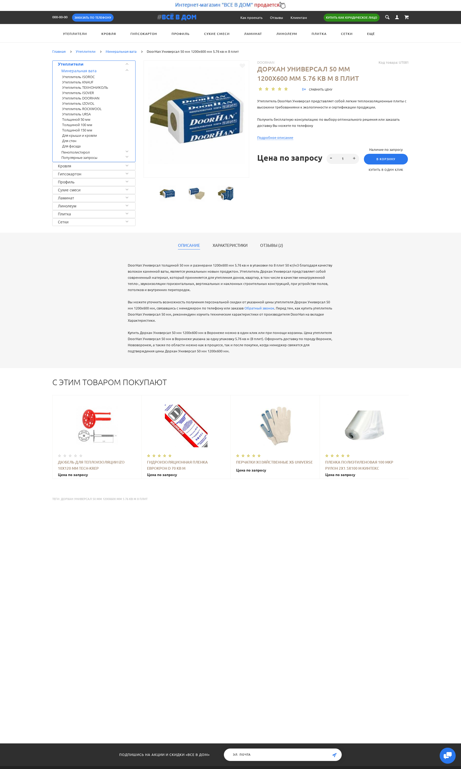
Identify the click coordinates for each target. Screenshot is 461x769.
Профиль (181, 33)
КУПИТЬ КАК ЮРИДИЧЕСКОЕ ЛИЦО (351, 17)
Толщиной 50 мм (76, 119)
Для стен (69, 140)
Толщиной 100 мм (77, 124)
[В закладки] (242, 65)
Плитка (319, 33)
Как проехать (251, 17)
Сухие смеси (217, 33)
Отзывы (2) (271, 245)
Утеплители (75, 33)
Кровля (108, 33)
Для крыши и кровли (79, 135)
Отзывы (276, 17)
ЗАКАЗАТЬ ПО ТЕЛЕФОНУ (92, 17)
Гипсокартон (143, 33)
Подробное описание (275, 137)
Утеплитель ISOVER (78, 92)
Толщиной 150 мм (77, 130)
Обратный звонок (259, 308)
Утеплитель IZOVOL (78, 103)
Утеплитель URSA (76, 114)
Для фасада (71, 146)
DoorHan (265, 62)
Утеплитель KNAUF (77, 82)
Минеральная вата (79, 70)
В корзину (385, 159)
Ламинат (253, 33)
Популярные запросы (79, 157)
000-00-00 (59, 17)
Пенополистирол (75, 152)
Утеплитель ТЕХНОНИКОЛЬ (85, 87)
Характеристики (230, 245)
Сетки (347, 33)
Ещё (371, 33)
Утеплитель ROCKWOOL (82, 108)
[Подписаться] (334, 755)
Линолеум (286, 33)
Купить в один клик (386, 169)
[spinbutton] (343, 159)
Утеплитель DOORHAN (81, 98)
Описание (189, 245)
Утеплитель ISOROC (78, 76)
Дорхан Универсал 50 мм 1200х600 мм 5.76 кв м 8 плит (104, 499)
